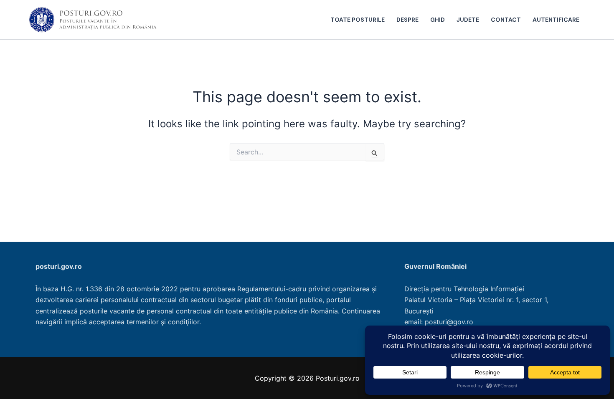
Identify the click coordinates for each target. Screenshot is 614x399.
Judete (468, 19)
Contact (506, 19)
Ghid (437, 19)
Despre (407, 19)
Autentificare (556, 19)
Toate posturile (357, 19)
